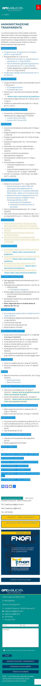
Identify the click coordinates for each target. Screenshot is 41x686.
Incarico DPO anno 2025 (16, 118)
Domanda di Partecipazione (20, 202)
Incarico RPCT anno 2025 (16, 120)
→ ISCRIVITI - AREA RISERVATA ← (20, 517)
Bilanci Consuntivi (13, 382)
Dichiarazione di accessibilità (20, 666)
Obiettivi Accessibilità (20, 672)
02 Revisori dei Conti (14, 90)
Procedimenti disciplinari (19, 290)
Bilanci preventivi (13, 380)
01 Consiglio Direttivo (15, 87)
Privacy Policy (10, 619)
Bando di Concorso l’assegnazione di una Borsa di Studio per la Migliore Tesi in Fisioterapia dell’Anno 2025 (22, 198)
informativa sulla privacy (27, 650)
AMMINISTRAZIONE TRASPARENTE (20, 661)
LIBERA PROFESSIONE (20, 580)
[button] (38, 7)
